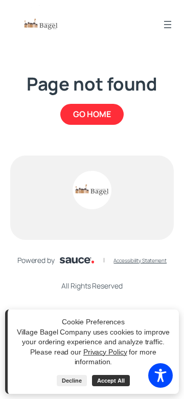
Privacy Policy (105, 352)
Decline (72, 381)
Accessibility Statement (140, 260)
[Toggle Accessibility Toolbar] (160, 375)
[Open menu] (168, 24)
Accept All (111, 381)
